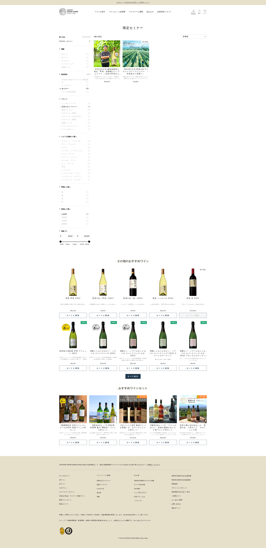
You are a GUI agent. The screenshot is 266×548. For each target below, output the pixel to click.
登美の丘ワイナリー (104, 481)
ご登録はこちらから (153, 465)
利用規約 (175, 484)
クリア (88, 74)
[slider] (60, 242)
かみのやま (100, 489)
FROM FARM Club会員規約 (181, 480)
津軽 (98, 497)
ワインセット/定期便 (117, 12)
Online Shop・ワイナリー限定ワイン (72, 496)
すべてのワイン (64, 476)
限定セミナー (63, 504)
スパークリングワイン (67, 492)
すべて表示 (133, 376)
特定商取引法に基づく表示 (181, 492)
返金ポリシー (176, 508)
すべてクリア (86, 37)
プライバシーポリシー (179, 488)
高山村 (99, 493)
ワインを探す (100, 12)
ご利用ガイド (176, 496)
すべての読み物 (139, 485)
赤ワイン (62, 480)
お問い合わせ (176, 504)
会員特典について (164, 12)
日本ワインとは (139, 497)
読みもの (150, 12)
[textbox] (67, 236)
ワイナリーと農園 (136, 12)
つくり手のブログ (140, 493)
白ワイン (62, 484)
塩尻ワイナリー (102, 485)
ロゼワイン (63, 488)
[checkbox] (75, 54)
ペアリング (138, 501)
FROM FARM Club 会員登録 (181, 476)
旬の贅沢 (137, 489)
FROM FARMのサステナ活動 (144, 481)
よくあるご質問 (177, 500)
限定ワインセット (65, 500)
